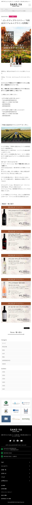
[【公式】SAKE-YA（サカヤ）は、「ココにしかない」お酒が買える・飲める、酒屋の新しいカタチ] (16, 5)
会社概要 (3, 485)
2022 (3, 385)
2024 (3, 378)
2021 (3, 389)
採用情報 (3, 488)
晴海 (3, 350)
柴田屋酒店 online (5, 498)
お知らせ (3, 473)
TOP (2, 462)
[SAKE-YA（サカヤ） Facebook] (18, 440)
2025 (3, 375)
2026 (3, 372)
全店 (3, 353)
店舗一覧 (3, 470)
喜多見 (4, 364)
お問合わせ (4, 481)
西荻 (3, 357)
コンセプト (4, 466)
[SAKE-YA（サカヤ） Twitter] (10, 440)
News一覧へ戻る (16, 332)
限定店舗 (4, 346)
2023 (3, 382)
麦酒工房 (3, 495)
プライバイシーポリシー (6, 492)
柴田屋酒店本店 (6, 360)
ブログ (3, 477)
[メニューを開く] (30, 5)
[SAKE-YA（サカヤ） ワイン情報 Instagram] (14, 440)
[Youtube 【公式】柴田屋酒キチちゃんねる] (21, 440)
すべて (4, 343)
